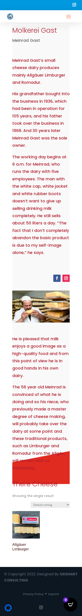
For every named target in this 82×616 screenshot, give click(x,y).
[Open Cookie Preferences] (8, 610)
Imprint (53, 594)
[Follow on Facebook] (57, 278)
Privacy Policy (33, 594)
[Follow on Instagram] (74, 4)
